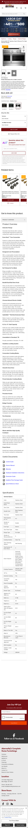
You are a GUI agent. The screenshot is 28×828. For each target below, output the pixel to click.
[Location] (17, 8)
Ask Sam (14, 153)
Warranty (8, 469)
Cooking (9, 38)
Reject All (7, 825)
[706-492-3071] (21, 8)
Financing (4, 762)
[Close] (26, 808)
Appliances (3, 38)
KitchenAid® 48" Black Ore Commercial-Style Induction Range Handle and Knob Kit (10, 193)
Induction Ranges (22, 38)
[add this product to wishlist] (23, 51)
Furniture (4, 754)
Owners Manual (10, 465)
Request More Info (15, 134)
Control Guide (10, 461)
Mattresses (4, 756)
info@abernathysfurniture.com (12, 786)
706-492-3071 (8, 784)
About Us (4, 768)
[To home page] (9, 7)
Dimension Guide (10, 476)
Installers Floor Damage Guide (14, 480)
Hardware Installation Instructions (15, 472)
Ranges (14, 38)
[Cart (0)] (25, 8)
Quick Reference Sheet (12, 483)
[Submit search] (24, 13)
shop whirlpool (14, 34)
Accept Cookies (20, 825)
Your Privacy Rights (14, 820)
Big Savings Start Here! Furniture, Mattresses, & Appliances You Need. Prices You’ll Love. (15, 2)
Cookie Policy (8, 817)
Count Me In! (14, 723)
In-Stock (4, 760)
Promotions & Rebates (7, 764)
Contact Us (4, 770)
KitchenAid (9, 96)
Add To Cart (14, 129)
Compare (12, 203)
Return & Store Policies (7, 772)
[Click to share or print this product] (23, 47)
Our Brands (4, 766)
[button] (2, 8)
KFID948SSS (8, 97)
